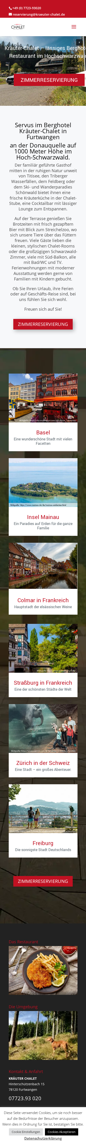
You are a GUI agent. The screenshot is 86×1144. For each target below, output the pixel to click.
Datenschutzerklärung (43, 1138)
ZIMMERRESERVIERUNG (43, 324)
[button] (79, 42)
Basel (43, 432)
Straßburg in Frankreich (43, 682)
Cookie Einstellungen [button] (26, 1132)
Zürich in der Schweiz (43, 763)
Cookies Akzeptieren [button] (61, 1132)
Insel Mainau (43, 517)
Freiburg (43, 843)
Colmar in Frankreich (43, 600)
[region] (43, 71)
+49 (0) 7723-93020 (26, 8)
